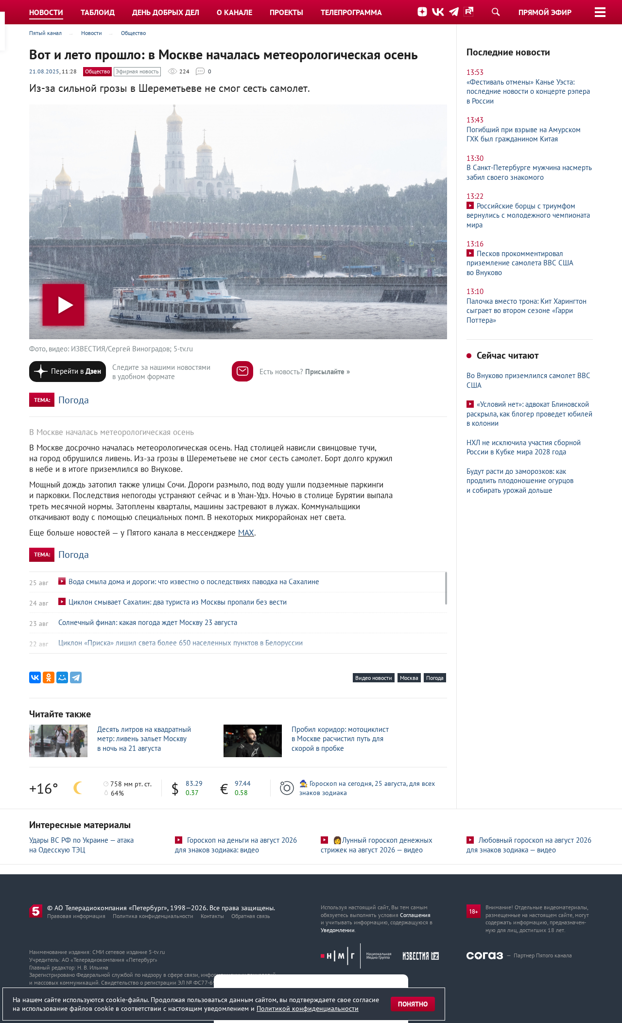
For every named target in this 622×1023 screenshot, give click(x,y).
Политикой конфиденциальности (308, 1008)
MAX (246, 532)
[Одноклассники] (48, 677)
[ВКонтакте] (35, 677)
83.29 (194, 783)
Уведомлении (338, 930)
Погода (73, 400)
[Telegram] (76, 677)
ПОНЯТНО (413, 1004)
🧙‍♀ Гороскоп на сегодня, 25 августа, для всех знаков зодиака (367, 788)
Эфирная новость (137, 71)
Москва (409, 677)
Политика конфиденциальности (153, 915)
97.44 (243, 783)
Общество (97, 71)
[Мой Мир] (62, 677)
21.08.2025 (44, 71)
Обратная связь (250, 915)
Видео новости (373, 677)
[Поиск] (496, 12)
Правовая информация (76, 915)
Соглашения (415, 915)
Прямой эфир (544, 12)
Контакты (212, 915)
